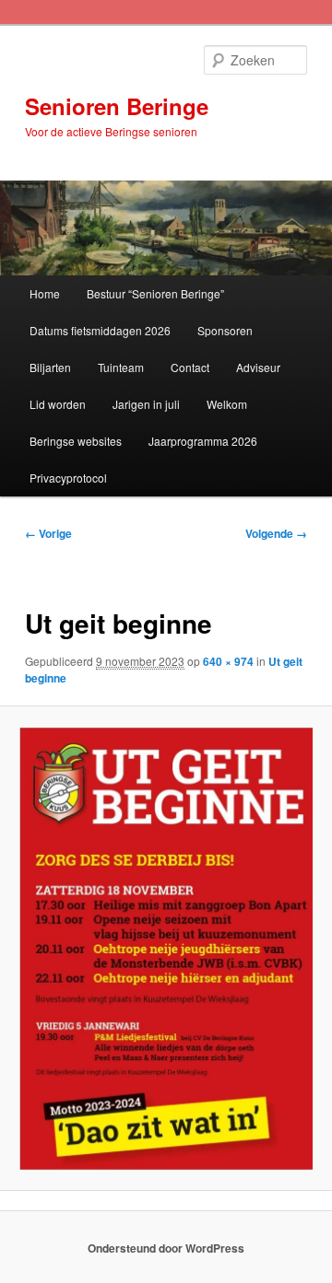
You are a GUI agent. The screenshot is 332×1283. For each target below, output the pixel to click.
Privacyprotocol (68, 477)
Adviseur (258, 367)
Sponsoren (225, 330)
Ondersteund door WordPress (166, 1248)
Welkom (227, 404)
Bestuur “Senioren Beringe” (155, 293)
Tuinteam (121, 367)
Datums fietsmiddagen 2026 (100, 330)
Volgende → (276, 533)
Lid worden (58, 404)
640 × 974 (228, 661)
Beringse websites (76, 441)
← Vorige (48, 533)
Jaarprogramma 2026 (202, 441)
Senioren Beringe (116, 106)
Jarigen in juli (146, 404)
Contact (190, 367)
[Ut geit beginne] (165, 948)
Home (45, 293)
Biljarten (50, 367)
